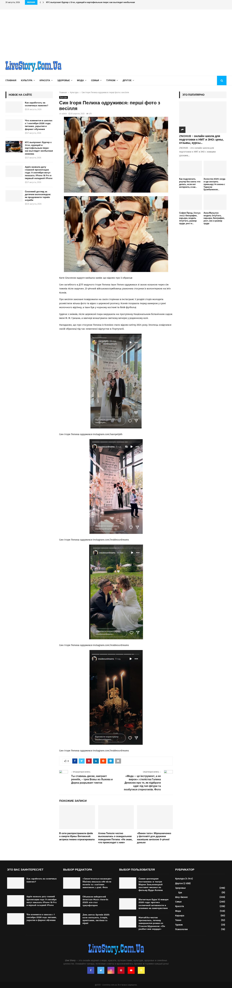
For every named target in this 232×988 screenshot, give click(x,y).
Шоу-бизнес (181, 897)
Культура (26, 80)
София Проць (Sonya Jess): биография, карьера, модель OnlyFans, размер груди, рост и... (189, 218)
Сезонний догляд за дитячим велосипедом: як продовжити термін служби (38, 196)
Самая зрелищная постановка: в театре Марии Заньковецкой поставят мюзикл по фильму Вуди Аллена (151, 884)
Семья (95, 80)
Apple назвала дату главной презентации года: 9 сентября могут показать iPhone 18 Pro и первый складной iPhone (38, 173)
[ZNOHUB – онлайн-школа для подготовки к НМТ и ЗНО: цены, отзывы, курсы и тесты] (202, 117)
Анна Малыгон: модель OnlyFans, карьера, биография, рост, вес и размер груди (214, 218)
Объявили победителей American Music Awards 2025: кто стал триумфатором (95, 901)
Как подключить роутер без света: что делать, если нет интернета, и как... (189, 183)
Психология (181, 929)
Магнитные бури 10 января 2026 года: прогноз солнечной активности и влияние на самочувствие (153, 904)
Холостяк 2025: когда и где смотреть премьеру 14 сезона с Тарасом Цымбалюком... (214, 184)
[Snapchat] (141, 970)
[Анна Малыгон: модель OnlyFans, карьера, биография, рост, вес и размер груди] (215, 202)
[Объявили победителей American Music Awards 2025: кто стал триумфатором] (71, 901)
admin (64, 114)
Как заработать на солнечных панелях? (36, 104)
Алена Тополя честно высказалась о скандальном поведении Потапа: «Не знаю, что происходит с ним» (115, 838)
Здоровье (63, 80)
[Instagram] (110, 970)
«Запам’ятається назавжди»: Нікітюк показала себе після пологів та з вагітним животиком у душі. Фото (97, 883)
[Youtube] (131, 970)
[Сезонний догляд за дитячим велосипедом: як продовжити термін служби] (14, 196)
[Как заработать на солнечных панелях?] (14, 107)
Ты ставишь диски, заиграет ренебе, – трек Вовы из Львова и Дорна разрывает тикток (92, 779)
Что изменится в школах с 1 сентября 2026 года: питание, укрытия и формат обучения (38, 125)
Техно (178, 920)
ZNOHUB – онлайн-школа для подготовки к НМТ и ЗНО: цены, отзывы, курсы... (201, 139)
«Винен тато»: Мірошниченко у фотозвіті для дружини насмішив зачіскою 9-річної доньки (154, 838)
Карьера (179, 915)
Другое (127, 80)
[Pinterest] (121, 970)
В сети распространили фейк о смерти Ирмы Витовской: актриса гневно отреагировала (77, 836)
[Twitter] (100, 970)
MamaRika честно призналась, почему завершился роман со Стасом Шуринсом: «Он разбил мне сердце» (152, 923)
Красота (45, 80)
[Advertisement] (116, 33)
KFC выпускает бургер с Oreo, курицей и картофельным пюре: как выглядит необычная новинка (95, 2)
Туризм (110, 80)
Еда (180, 892)
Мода (80, 80)
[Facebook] (90, 970)
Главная (11, 80)
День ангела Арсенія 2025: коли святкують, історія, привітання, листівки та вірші (96, 919)
